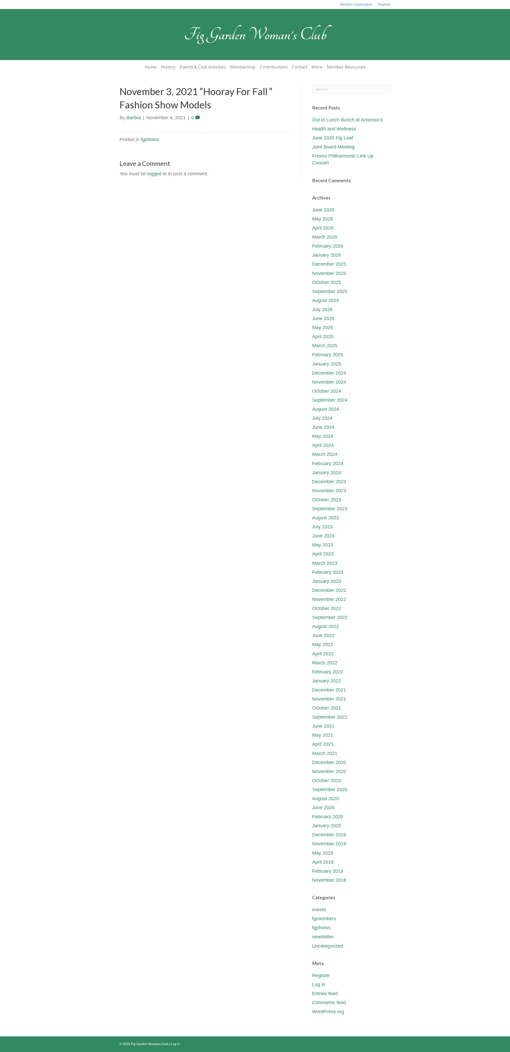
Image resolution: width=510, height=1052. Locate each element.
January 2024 (326, 472)
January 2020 (326, 825)
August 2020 (325, 798)
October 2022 (326, 608)
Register (384, 4)
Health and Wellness (334, 129)
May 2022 (322, 644)
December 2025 (329, 264)
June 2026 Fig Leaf (332, 138)
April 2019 (323, 862)
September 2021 (329, 717)
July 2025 (322, 309)
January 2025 (326, 364)
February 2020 (327, 816)
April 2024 (323, 445)
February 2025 (327, 354)
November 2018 (329, 880)
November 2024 (329, 382)
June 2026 (323, 210)
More (317, 67)
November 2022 (329, 599)
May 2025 (322, 327)
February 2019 (327, 871)
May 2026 (322, 219)
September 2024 (329, 400)
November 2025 (329, 273)
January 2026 (326, 255)
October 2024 (326, 391)
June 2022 (323, 635)
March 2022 (324, 662)
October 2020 (326, 780)
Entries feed (325, 993)
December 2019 (329, 834)
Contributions (274, 67)
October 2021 (326, 708)
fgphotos (150, 139)
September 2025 (329, 291)
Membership (243, 67)
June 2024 (323, 427)
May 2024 (322, 436)
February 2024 (327, 463)
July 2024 (322, 418)
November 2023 (329, 490)
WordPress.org (328, 1011)
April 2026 (323, 228)
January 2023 (326, 581)
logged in (157, 173)
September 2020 (329, 789)
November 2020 (329, 771)
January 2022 (326, 681)
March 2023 (324, 563)
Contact (299, 67)
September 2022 (329, 617)
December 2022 (329, 590)
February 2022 (327, 672)
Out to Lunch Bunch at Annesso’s (347, 119)
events (319, 909)
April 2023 (323, 554)
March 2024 (324, 454)
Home (151, 67)
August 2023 (325, 517)
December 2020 (329, 762)
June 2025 (323, 318)
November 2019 (329, 843)
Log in (318, 984)
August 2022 (325, 626)
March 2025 (324, 345)
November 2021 (329, 699)
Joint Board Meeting (333, 147)
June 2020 (323, 807)
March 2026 (324, 237)
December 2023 (329, 481)
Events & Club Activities (203, 67)
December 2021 (329, 690)
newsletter (323, 936)
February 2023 (327, 572)
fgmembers (324, 918)
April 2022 (323, 653)
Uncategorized (327, 946)
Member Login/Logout (356, 4)
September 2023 (329, 508)
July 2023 (322, 526)
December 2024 (329, 373)
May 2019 (322, 853)
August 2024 (325, 409)
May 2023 (322, 545)
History (168, 67)
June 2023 (323, 535)
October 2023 (326, 499)
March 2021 (324, 753)
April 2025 (323, 336)
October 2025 (326, 282)
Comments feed (329, 1002)
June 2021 (323, 726)
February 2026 (327, 246)
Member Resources (346, 67)
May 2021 (322, 735)
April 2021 (323, 744)
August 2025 (325, 300)
